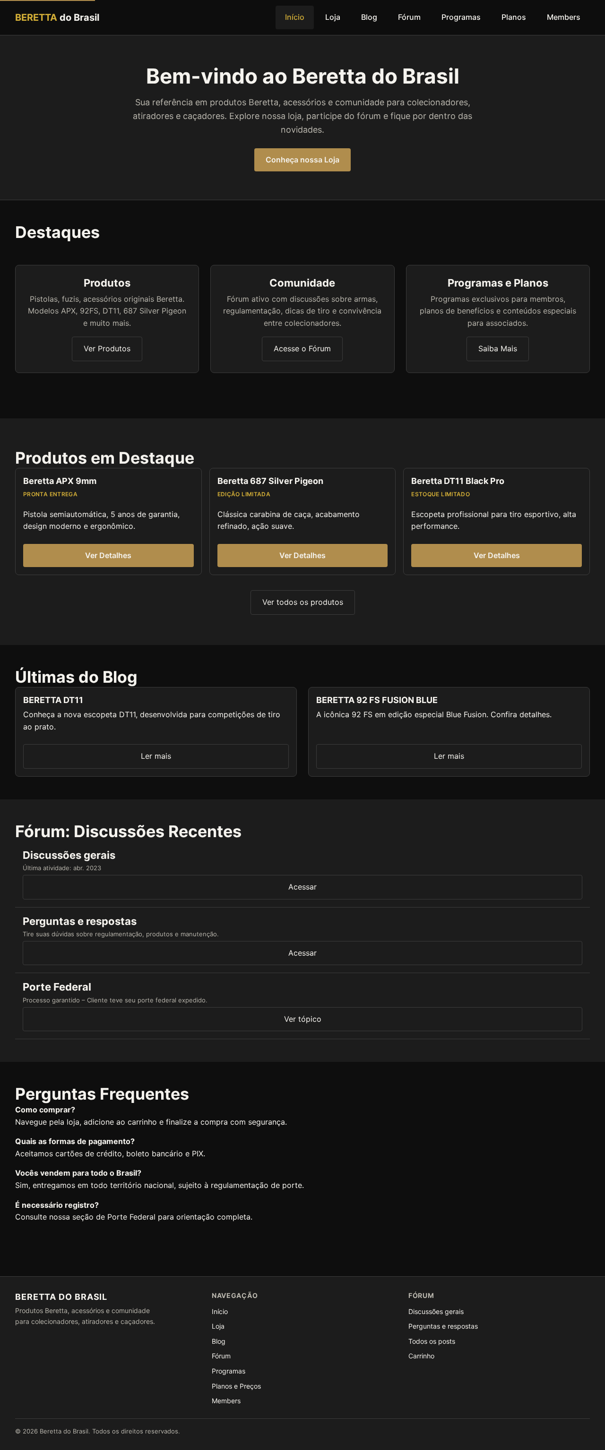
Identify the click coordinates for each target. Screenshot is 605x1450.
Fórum (409, 17)
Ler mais (156, 756)
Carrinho (421, 1356)
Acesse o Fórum (302, 348)
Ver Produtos (107, 348)
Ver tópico (302, 1019)
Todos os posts (431, 1341)
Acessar (302, 886)
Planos (513, 17)
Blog (369, 17)
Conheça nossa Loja (302, 159)
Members (563, 17)
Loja (332, 17)
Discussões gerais (436, 1311)
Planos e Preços (236, 1386)
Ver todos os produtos (302, 602)
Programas (461, 17)
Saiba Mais (497, 348)
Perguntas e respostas (443, 1326)
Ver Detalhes (108, 555)
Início (294, 17)
